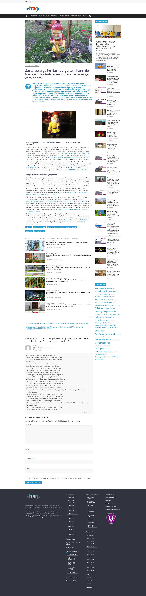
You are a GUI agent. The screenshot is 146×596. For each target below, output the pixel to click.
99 (91, 317)
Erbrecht (98, 296)
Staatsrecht (113, 325)
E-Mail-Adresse (30, 459)
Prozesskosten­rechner (90, 498)
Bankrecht (113, 291)
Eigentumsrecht (109, 294)
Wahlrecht (114, 352)
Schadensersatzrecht (105, 320)
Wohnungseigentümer (71, 227)
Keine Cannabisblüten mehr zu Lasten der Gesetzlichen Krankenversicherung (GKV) (113, 123)
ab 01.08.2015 (71, 529)
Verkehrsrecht (64, 16)
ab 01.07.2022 (90, 549)
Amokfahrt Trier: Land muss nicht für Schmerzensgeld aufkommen (113, 112)
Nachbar (62, 227)
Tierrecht (119, 334)
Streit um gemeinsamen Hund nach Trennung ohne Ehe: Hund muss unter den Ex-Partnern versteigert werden (113, 181)
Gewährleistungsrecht (113, 299)
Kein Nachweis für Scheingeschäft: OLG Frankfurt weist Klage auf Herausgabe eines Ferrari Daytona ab (113, 79)
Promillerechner (71, 572)
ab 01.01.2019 (71, 518)
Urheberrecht (107, 337)
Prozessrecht (98, 314)
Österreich (89, 580)
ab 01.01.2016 (71, 526)
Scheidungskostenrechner (72, 577)
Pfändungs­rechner (90, 532)
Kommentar (29, 424)
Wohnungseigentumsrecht (102, 357)
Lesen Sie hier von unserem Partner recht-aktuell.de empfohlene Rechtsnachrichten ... (53, 238)
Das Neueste (33, 16)
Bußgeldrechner (71, 558)
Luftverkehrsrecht (115, 305)
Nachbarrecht (29, 231)
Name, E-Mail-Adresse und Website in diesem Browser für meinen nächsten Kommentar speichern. (58, 478)
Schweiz (89, 583)
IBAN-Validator (89, 587)
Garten (35, 227)
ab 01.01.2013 (71, 534)
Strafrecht (100, 330)
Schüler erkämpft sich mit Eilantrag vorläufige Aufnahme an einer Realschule (113, 274)
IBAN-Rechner (89, 575)
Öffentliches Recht (99, 359)
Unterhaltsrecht (99, 337)
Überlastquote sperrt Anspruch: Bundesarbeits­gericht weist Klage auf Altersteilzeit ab (113, 67)
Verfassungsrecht (115, 339)
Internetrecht (76, 16)
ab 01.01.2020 (71, 513)
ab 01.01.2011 (90, 565)
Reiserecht (106, 314)
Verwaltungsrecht (103, 351)
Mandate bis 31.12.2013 (91, 526)
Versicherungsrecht (102, 346)
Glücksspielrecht (98, 302)
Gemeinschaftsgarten (53, 227)
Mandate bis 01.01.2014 (91, 523)
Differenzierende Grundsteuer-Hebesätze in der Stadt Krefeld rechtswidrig (112, 147)
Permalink (38, 350)
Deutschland (90, 577)
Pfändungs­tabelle (90, 535)
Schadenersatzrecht (104, 317)
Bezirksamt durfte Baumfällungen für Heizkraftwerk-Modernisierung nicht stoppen (113, 214)
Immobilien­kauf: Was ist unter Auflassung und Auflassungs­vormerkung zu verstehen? (57, 323)
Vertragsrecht (101, 348)
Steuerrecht (99, 327)
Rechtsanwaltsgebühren (92, 494)
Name (27, 449)
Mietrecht (54, 16)
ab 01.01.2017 (71, 524)
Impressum (108, 500)
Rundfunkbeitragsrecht (115, 314)
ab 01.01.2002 (90, 570)
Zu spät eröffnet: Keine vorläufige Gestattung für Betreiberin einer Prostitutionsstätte (112, 135)
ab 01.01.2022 (71, 508)
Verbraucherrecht (103, 339)
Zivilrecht (115, 356)
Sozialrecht (108, 323)
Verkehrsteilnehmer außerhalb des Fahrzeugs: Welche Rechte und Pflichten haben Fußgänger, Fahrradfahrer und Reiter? (58, 328)
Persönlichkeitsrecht (39, 231)
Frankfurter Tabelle (71, 548)
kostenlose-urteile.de (110, 503)
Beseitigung (28, 227)
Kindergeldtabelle (70, 539)
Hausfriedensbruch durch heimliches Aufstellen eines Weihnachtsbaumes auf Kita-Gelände (112, 262)
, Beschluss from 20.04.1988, (55, 201)
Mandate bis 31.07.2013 (91, 512)
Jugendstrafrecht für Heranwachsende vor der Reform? (113, 240)
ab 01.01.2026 (71, 497)
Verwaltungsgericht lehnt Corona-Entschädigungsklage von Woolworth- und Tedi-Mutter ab (113, 251)
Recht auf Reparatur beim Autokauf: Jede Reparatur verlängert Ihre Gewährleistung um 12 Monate (113, 158)
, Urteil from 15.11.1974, (70, 157)
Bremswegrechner (72, 554)
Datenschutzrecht (100, 294)
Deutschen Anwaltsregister (37, 517)
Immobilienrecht (109, 302)
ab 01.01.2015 (71, 532)
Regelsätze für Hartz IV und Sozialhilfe (73, 543)
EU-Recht (104, 296)
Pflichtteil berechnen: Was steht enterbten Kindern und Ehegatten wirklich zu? (113, 170)
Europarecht (110, 296)
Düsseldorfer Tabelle (71, 494)
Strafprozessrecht (111, 327)
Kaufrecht (108, 305)
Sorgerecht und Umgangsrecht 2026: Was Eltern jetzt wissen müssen (113, 102)
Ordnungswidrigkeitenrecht (105, 311)
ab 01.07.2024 (90, 543)
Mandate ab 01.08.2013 (90, 508)
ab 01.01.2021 (71, 510)
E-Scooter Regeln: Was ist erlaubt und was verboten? (113, 192)
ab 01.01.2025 (71, 500)
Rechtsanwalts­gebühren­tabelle (91, 502)
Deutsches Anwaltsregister (111, 506)
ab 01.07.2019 (71, 516)
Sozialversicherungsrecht (102, 325)
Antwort (88, 413)
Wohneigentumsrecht (101, 354)
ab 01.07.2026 (90, 538)
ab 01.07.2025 (90, 541)
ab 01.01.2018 (71, 521)
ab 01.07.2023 (90, 546)
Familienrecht (44, 16)
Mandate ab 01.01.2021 (90, 505)
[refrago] (27, 16)
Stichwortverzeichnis (110, 494)
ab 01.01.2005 (90, 567)
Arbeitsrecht (101, 291)
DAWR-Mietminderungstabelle (112, 509)
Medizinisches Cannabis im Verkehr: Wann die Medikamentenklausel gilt (113, 91)
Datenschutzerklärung (110, 497)
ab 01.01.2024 (71, 503)
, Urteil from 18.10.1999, (68, 170)
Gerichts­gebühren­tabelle (91, 516)
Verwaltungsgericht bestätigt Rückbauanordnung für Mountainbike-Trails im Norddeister (113, 202)
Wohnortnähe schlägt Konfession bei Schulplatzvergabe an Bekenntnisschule (105, 44)
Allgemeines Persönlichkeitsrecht (104, 288)
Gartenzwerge (42, 227)
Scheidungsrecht (100, 323)
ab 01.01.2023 (71, 505)
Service (85, 16)
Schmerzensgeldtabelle (72, 581)
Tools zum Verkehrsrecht (72, 551)
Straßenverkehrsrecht (105, 334)
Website (27, 468)
